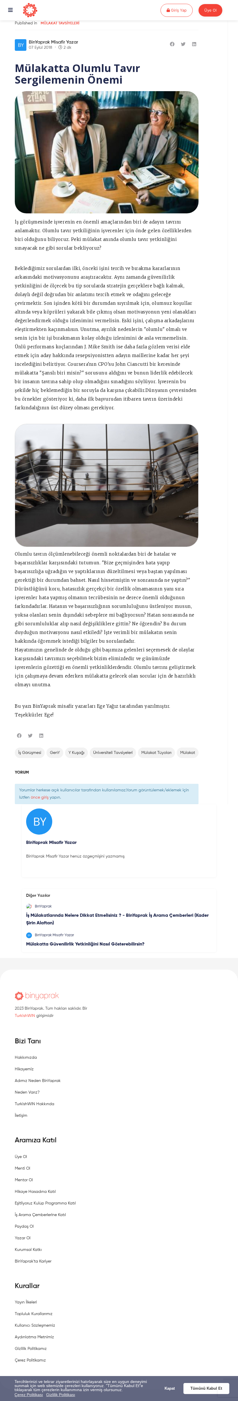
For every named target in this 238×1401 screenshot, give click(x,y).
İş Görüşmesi (29, 753)
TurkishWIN (25, 1016)
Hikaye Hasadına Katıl (35, 1192)
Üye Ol (210, 10)
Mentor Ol (24, 1180)
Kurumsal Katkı (28, 1250)
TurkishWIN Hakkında (34, 1104)
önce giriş (39, 797)
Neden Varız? (27, 1092)
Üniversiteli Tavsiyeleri (113, 753)
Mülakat (187, 753)
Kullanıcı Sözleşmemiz (35, 1325)
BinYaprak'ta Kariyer (33, 1261)
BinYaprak (43, 906)
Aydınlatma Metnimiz (34, 1337)
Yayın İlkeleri (26, 1302)
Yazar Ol (22, 1238)
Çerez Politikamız (30, 1360)
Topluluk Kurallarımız (34, 1314)
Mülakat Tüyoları (156, 753)
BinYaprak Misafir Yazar (53, 42)
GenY (55, 753)
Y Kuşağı (76, 753)
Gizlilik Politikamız (31, 1349)
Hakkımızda (26, 1058)
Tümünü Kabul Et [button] (206, 1388)
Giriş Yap (181, 10)
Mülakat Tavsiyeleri (60, 23)
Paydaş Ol (24, 1226)
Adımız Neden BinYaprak (38, 1081)
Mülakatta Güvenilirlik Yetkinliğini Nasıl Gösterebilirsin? (85, 944)
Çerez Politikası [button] (29, 1394)
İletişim (21, 1116)
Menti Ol (22, 1168)
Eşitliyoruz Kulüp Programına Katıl (45, 1203)
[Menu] (10, 10)
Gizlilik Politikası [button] (60, 1394)
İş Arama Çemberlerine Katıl (40, 1215)
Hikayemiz (24, 1069)
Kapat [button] (170, 1388)
